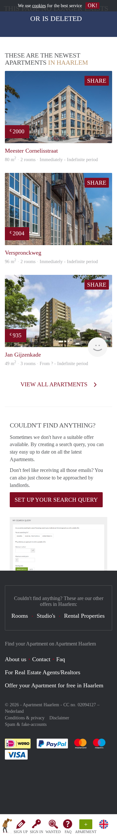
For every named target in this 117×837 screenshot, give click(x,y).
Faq (60, 659)
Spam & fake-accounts (25, 724)
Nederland (14, 711)
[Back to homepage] (7, 826)
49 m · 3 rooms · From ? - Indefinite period (46, 363)
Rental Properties (84, 615)
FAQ (68, 832)
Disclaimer (59, 717)
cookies (39, 5)
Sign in (36, 832)
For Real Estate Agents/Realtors (42, 672)
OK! (92, 5)
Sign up (21, 832)
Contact (41, 659)
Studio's (46, 615)
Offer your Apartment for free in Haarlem (54, 685)
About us (15, 659)
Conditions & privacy (25, 717)
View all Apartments (54, 384)
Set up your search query (56, 499)
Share (96, 80)
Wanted (53, 832)
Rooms (19, 615)
